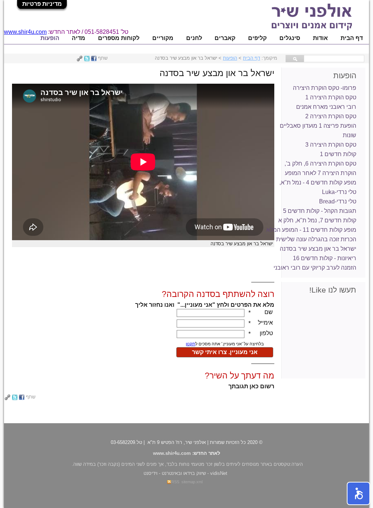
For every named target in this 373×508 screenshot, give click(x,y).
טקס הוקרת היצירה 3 (330, 145)
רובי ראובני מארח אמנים (326, 107)
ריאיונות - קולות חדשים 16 (324, 258)
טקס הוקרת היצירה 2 (330, 116)
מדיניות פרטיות (42, 4)
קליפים (257, 38)
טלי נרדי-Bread (337, 201)
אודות (320, 38)
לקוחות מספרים (119, 38)
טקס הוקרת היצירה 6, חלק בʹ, (320, 163)
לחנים (194, 38)
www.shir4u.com (25, 32)
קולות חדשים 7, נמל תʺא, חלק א (317, 220)
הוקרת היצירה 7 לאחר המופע (320, 173)
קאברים (225, 38)
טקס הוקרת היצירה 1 (330, 97)
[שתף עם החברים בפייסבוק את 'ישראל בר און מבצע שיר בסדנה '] (94, 58)
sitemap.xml (192, 482)
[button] (358, 493)
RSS (175, 482)
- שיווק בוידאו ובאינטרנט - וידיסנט (185, 473)
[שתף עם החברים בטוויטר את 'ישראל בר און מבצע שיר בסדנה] (87, 58)
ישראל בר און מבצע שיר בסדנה (318, 249)
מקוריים (162, 38)
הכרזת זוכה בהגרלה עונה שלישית (316, 239)
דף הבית (352, 38)
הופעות (49, 38)
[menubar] (201, 38)
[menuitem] (351, 38)
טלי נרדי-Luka (339, 192)
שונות (349, 135)
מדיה (78, 38)
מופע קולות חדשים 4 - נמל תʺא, (317, 182)
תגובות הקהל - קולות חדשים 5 (319, 211)
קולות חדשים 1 (338, 154)
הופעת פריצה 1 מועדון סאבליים (318, 126)
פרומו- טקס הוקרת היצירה (324, 88)
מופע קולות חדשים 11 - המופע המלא (311, 230)
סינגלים (289, 38)
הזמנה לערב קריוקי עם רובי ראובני (315, 268)
